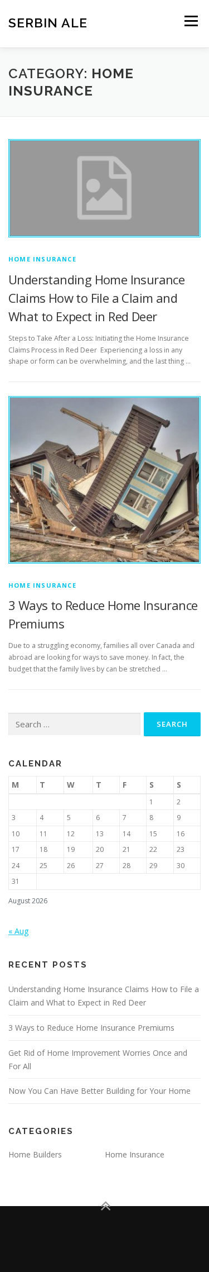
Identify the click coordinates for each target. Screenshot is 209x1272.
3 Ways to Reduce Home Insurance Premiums (91, 1027)
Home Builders (35, 1154)
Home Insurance (42, 259)
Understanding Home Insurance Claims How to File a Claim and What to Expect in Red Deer (96, 298)
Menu (190, 21)
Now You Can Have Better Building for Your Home (99, 1090)
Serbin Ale (48, 22)
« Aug (18, 931)
